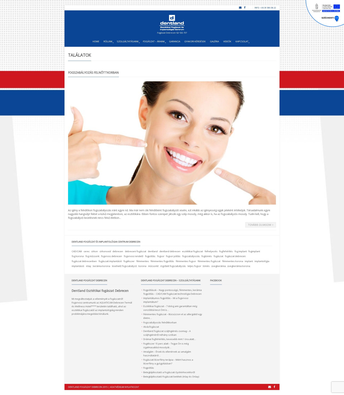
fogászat (218, 256)
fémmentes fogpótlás (162, 261)
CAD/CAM (77, 251)
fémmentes (142, 261)
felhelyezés (211, 251)
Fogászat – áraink (154, 41)
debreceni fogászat (135, 251)
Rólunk (108, 41)
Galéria (214, 41)
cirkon (94, 251)
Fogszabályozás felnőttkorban (93, 73)
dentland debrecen (169, 251)
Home (96, 41)
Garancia (174, 41)
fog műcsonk (92, 256)
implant (249, 261)
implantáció (78, 266)
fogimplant (254, 251)
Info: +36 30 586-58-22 (265, 7)
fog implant (241, 251)
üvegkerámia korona (238, 266)
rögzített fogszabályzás (173, 266)
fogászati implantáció (110, 261)
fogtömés (206, 256)
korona (142, 266)
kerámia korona (101, 266)
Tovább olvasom (259, 224)
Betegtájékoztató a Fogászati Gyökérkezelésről (169, 372)
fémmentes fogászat (209, 261)
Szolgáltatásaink (128, 41)
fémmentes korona (232, 261)
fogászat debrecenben (84, 261)
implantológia (262, 261)
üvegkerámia (218, 266)
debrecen (118, 251)
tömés (206, 266)
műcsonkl (153, 266)
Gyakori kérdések (195, 41)
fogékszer (129, 261)
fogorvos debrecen (111, 256)
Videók (227, 41)
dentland (153, 251)
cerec (87, 251)
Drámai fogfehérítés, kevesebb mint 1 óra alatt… (169, 339)
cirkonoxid (105, 251)
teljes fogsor (194, 266)
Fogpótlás (148, 367)
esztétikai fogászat (192, 251)
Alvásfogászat (151, 326)
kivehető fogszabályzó (124, 266)
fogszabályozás (191, 256)
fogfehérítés (226, 251)
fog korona (78, 256)
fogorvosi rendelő (133, 256)
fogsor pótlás (173, 256)
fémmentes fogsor (186, 261)
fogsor (160, 256)
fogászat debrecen (235, 256)
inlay (88, 266)
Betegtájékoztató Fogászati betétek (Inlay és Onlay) (171, 376)
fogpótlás (150, 256)
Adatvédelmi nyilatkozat (124, 387)
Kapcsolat (242, 41)
